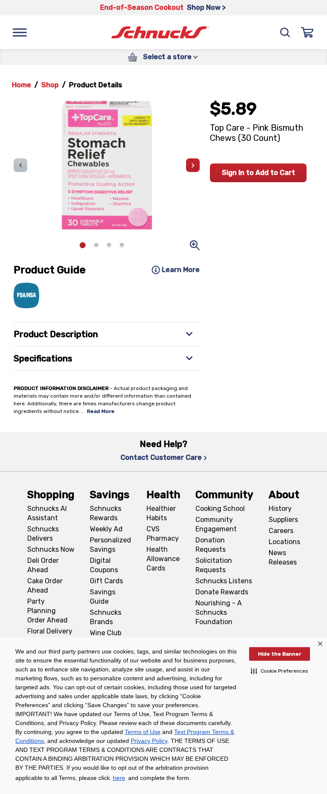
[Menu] (19, 32)
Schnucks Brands (105, 617)
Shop (50, 85)
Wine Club (105, 633)
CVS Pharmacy (162, 533)
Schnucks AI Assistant (47, 513)
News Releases (283, 557)
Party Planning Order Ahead (47, 610)
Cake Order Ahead (45, 585)
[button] (279, 671)
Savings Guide (102, 596)
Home (21, 85)
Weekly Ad (106, 529)
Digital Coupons (104, 565)
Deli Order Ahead (43, 565)
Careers (281, 531)
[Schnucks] (160, 32)
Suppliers (283, 520)
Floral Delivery (49, 631)
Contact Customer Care (161, 457)
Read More (101, 411)
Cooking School (220, 508)
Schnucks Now (51, 549)
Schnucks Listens (223, 581)
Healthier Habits (161, 513)
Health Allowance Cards (163, 558)
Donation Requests (210, 544)
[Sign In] (307, 32)
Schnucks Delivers (43, 533)
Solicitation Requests (213, 565)
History (280, 508)
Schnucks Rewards (105, 513)
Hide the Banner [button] (279, 654)
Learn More (181, 270)
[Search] (285, 32)
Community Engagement (216, 524)
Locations (284, 542)
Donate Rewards (221, 592)
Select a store (167, 57)
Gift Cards (106, 581)
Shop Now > (206, 7)
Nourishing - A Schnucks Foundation (218, 612)
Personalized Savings (110, 544)
